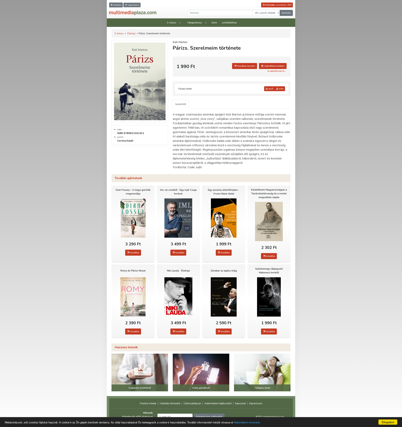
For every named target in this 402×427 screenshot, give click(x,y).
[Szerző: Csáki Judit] (178, 218)
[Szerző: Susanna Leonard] (133, 218)
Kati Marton (180, 42)
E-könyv (171, 22)
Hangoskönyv (194, 22)
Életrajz (131, 33)
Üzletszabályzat (192, 403)
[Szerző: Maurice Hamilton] (178, 297)
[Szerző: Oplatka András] (223, 297)
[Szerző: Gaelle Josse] (223, 218)
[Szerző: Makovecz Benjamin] (269, 297)
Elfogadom (388, 422)
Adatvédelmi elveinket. (247, 422)
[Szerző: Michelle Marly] (133, 297)
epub (270, 88)
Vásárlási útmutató (170, 403)
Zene (214, 22)
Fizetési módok (148, 403)
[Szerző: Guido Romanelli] (269, 221)
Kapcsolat (240, 403)
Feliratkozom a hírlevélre (209, 416)
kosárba (134, 252)
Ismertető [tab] (180, 104)
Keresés (286, 13)
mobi (281, 88)
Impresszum (255, 403)
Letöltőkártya (229, 22)
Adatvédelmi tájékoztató (218, 403)
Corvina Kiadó (125, 140)
